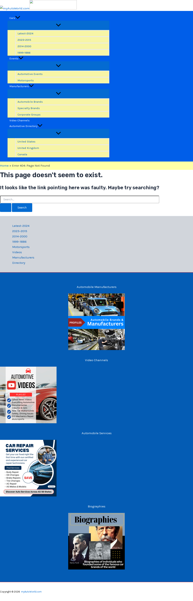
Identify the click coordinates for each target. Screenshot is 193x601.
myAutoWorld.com (31, 591)
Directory (18, 263)
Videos (17, 252)
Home (4, 165)
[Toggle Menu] (58, 25)
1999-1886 (19, 241)
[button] (17, 18)
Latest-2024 (20, 226)
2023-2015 (19, 231)
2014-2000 (19, 236)
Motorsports (21, 247)
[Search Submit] (5, 207)
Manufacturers (23, 257)
